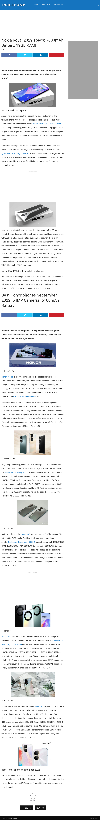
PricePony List (58, 5)
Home (35, 5)
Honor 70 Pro (7, 377)
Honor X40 (25, 534)
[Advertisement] (50, 23)
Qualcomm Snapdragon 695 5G (21, 542)
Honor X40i (40, 706)
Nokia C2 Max (55, 124)
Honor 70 (5, 637)
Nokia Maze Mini (40, 124)
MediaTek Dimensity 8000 (24, 396)
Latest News (45, 5)
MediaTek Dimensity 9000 (16, 472)
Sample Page (94, 818)
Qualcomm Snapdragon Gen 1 (14, 153)
